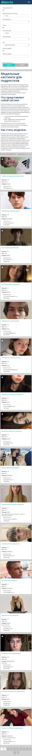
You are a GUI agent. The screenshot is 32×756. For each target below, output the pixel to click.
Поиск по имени (7, 54)
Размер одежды (7, 48)
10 (14, 752)
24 (29, 154)
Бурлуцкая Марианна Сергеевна (12, 431)
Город (4, 25)
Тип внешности (7, 19)
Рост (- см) (7, 30)
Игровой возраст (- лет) (10, 13)
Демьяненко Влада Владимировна (12, 394)
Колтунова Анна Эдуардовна (11, 284)
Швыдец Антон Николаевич (10, 321)
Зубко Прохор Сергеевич (9, 580)
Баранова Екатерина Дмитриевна (12, 728)
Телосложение (6, 36)
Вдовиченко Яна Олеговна (10, 615)
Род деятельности (8, 8)
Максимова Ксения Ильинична (11, 357)
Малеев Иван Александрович (11, 211)
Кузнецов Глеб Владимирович (11, 653)
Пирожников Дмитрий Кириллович (13, 176)
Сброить (22, 65)
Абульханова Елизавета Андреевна (13, 504)
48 (31, 154)
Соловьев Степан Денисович (11, 544)
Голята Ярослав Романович (10, 247)
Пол (4, 42)
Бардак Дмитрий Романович (11, 468)
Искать (9, 65)
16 (27, 154)
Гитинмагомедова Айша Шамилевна (13, 691)
